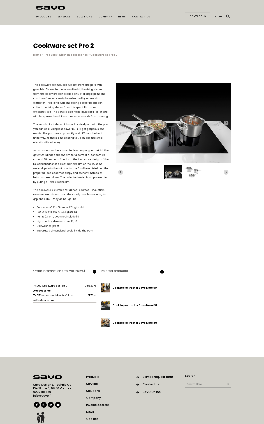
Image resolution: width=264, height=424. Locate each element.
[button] (173, 172)
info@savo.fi (42, 396)
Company (93, 398)
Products (50, 55)
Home (37, 55)
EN (220, 16)
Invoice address (97, 405)
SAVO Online (152, 392)
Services (92, 384)
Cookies (92, 419)
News (90, 412)
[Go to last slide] (120, 123)
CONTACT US (197, 16)
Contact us (151, 384)
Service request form (158, 377)
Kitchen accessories (73, 55)
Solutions (93, 391)
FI (216, 16)
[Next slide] (226, 123)
